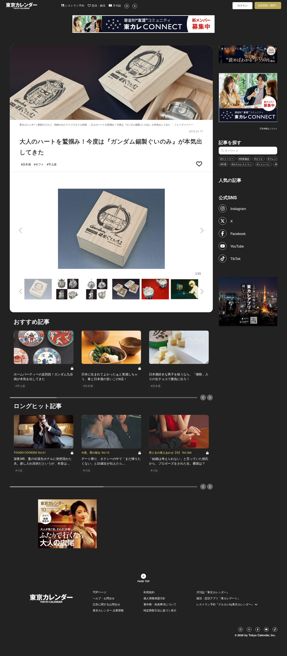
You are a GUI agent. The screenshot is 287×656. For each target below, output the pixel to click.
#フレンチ (273, 158)
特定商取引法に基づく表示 (160, 610)
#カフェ (258, 158)
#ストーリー (227, 158)
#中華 (223, 164)
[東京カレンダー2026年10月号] (67, 523)
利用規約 (149, 592)
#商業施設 (244, 158)
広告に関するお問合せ (106, 604)
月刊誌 (116, 5)
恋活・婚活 (98, 5)
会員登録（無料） (268, 5)
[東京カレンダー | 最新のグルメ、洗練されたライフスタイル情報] (33, 6)
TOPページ (99, 592)
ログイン (242, 5)
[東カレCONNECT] (143, 24)
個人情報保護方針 (154, 598)
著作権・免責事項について (160, 604)
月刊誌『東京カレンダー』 (212, 592)
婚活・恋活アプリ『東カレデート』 (218, 598)
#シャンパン (263, 164)
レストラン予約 (74, 5)
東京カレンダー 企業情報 (108, 610)
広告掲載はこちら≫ (268, 128)
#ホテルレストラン (242, 164)
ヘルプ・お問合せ (104, 598)
